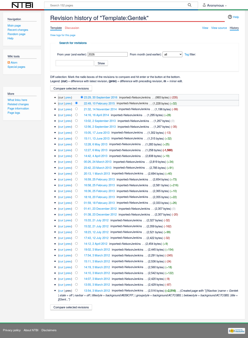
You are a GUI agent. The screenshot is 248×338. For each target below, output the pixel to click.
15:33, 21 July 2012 (96, 220)
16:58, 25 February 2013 (99, 185)
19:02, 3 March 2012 (97, 249)
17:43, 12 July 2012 (96, 237)
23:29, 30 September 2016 (100, 97)
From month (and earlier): (146, 54)
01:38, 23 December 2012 (100, 214)
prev (68, 97)
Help (236, 17)
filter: (190, 54)
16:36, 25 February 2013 (99, 191)
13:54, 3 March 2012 (97, 290)
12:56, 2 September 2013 (100, 126)
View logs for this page (62, 35)
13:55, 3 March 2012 (97, 284)
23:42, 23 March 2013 (97, 167)
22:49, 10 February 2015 (99, 103)
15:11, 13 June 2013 (96, 138)
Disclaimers (49, 330)
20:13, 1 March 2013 (97, 173)
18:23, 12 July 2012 (96, 232)
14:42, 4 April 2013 (95, 156)
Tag (186, 54)
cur (61, 103)
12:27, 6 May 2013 (95, 150)
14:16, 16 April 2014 (96, 115)
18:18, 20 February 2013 (99, 197)
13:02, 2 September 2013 (100, 121)
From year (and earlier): (72, 54)
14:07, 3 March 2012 (97, 279)
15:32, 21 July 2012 (96, 226)
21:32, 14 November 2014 (100, 109)
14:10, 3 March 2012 (97, 273)
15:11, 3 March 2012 (97, 261)
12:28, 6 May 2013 (95, 144)
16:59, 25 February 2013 (99, 179)
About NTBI (31, 330)
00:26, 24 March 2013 (97, 162)
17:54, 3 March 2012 (97, 255)
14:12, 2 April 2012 (95, 243)
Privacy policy (12, 330)
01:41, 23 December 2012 (100, 208)
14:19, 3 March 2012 (97, 267)
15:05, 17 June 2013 (96, 132)
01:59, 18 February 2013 (99, 202)
